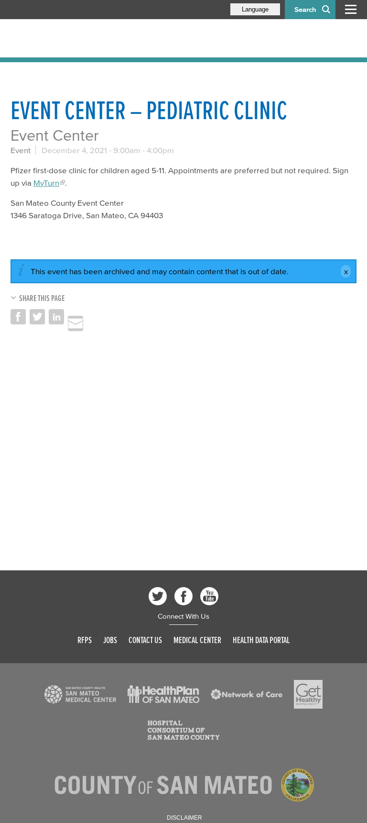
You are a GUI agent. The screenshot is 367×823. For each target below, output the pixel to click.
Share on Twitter (37, 316)
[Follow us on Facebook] (183, 596)
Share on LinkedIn (56, 316)
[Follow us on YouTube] (209, 596)
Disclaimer (184, 817)
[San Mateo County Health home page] (73, 38)
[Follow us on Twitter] (158, 596)
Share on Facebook (18, 316)
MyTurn (46, 182)
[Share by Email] (75, 323)
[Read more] (80, 694)
